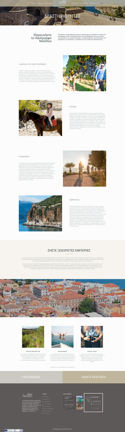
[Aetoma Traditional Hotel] (62, 2)
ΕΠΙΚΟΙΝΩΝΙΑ (47, 411)
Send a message (95, 408)
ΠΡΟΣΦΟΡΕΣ (47, 401)
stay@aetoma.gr (96, 404)
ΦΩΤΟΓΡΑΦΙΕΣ (48, 404)
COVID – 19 (47, 413)
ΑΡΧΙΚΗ (46, 396)
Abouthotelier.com (67, 429)
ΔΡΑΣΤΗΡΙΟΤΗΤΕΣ (48, 408)
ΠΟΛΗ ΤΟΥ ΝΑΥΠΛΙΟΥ (69, 367)
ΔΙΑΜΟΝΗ (46, 399)
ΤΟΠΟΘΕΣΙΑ (47, 406)
